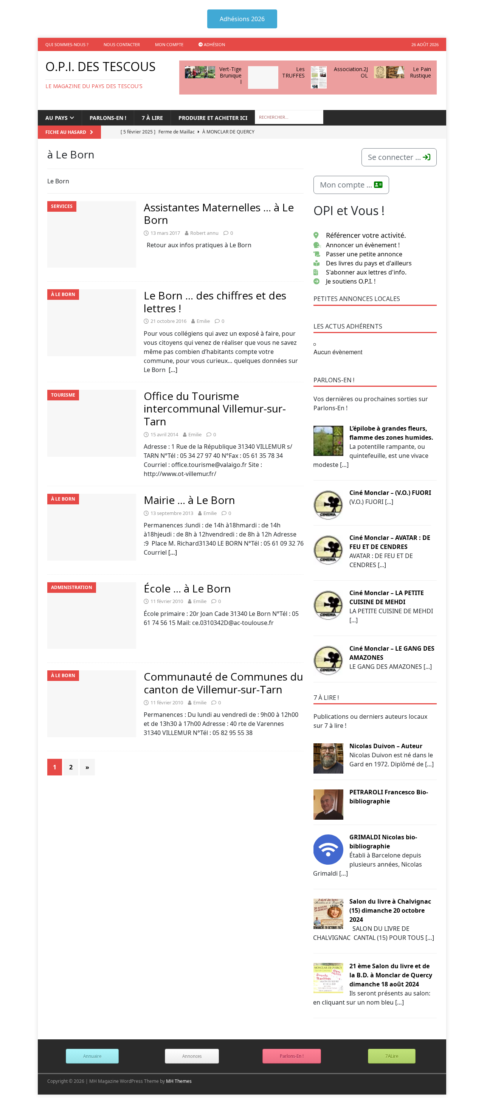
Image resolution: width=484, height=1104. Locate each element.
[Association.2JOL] (319, 77)
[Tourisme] (91, 423)
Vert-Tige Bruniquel (230, 75)
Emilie (203, 321)
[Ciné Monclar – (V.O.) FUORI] (328, 504)
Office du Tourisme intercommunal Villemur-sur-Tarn (215, 408)
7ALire (391, 1056)
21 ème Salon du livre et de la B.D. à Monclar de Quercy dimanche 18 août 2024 (390, 975)
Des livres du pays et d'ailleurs (369, 263)
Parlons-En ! (292, 1056)
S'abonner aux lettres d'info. (366, 272)
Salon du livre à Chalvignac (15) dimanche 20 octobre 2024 (390, 910)
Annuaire (92, 1056)
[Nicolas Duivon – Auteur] (328, 758)
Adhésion (214, 44)
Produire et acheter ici (212, 117)
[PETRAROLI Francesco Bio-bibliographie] (328, 804)
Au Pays (56, 117)
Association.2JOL (351, 72)
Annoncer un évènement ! (363, 245)
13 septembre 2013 (171, 513)
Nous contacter (122, 44)
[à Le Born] (91, 322)
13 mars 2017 (165, 232)
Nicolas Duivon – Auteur (385, 746)
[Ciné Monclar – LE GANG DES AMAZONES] (328, 660)
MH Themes (179, 1081)
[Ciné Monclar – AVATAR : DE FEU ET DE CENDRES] (328, 549)
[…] (173, 370)
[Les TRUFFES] (263, 77)
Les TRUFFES (293, 72)
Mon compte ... (347, 185)
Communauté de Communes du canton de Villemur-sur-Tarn (223, 682)
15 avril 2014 (164, 434)
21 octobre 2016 (168, 321)
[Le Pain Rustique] (389, 72)
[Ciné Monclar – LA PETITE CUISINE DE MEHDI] (328, 604)
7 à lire (152, 117)
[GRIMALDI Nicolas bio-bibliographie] (328, 849)
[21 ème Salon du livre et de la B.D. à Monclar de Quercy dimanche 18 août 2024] (328, 978)
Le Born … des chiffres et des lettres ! (215, 301)
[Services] (91, 234)
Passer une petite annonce (364, 254)
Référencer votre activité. (366, 235)
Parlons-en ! (108, 117)
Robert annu (204, 232)
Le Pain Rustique (420, 72)
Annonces (192, 1056)
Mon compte (169, 44)
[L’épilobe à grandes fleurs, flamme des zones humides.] (328, 440)
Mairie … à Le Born (189, 500)
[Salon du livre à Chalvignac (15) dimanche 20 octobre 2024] (328, 913)
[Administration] (91, 615)
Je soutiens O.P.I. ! (350, 281)
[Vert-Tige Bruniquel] (200, 72)
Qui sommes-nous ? (66, 44)
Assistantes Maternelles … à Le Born (219, 213)
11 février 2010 (166, 601)
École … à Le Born (187, 588)
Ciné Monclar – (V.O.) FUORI (390, 492)
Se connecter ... (395, 157)
